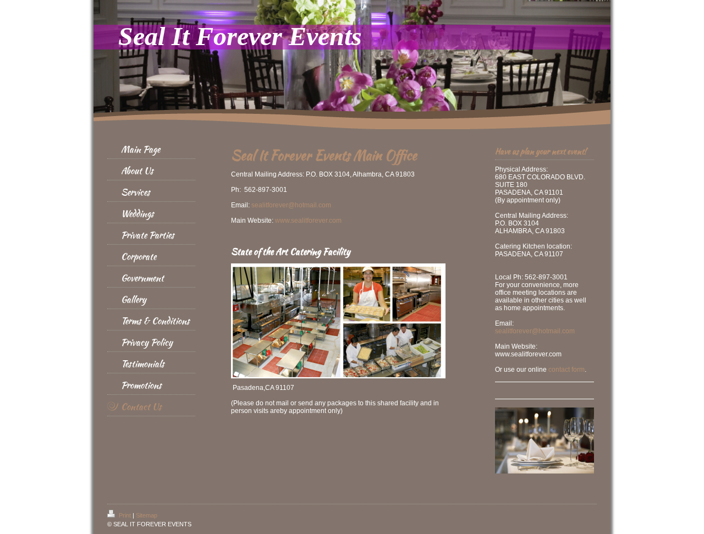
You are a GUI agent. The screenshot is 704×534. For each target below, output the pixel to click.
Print (125, 515)
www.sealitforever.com (308, 220)
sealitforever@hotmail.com (291, 205)
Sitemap (146, 515)
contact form (566, 369)
